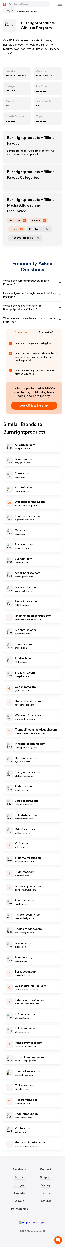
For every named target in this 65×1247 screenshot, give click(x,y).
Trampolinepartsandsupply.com (36, 729)
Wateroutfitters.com (29, 715)
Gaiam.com (22, 530)
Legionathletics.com (28, 516)
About (19, 1201)
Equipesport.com (26, 800)
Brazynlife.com (25, 672)
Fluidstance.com (26, 601)
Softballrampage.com (29, 1057)
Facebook (19, 1169)
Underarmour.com (27, 1114)
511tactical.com (25, 487)
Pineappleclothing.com (30, 743)
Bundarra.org (23, 957)
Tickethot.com (25, 1085)
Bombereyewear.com (29, 886)
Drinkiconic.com (26, 829)
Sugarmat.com (25, 872)
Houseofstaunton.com (30, 1142)
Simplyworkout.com (28, 857)
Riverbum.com (24, 900)
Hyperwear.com (25, 758)
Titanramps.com (26, 1099)
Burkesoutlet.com (26, 587)
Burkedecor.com (26, 971)
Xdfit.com (21, 843)
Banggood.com (25, 459)
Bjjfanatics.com (25, 629)
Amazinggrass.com (27, 573)
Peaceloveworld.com (28, 1042)
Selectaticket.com (27, 815)
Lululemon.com (25, 1028)
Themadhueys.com (27, 1071)
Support (45, 1177)
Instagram (19, 1185)
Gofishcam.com (25, 686)
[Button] (10, 4)
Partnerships (19, 1208)
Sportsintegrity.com (28, 928)
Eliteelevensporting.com (31, 1000)
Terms (45, 1193)
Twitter (19, 1177)
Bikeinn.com (23, 943)
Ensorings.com (25, 544)
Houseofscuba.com (28, 701)
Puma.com (22, 473)
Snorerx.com (23, 644)
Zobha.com (22, 1128)
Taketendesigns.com (28, 914)
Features (45, 1201)
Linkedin (19, 1193)
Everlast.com (23, 558)
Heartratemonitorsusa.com (33, 615)
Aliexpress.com (25, 444)
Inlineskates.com (26, 1014)
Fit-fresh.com (24, 658)
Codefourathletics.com (30, 985)
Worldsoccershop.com (30, 501)
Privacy (45, 1185)
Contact (45, 1169)
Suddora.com (24, 786)
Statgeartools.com (27, 772)
